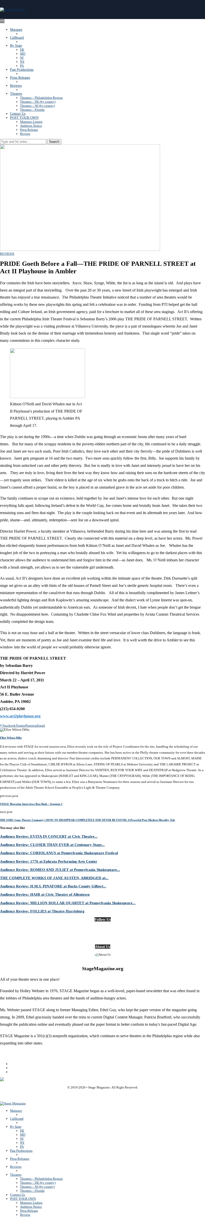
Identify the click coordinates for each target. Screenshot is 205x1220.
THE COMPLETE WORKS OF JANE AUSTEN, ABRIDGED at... (54, 878)
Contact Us (18, 114)
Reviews (16, 86)
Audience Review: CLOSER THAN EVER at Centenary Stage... (52, 844)
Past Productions (22, 70)
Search (54, 142)
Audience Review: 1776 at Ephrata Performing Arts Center (48, 861)
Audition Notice (31, 126)
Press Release (29, 130)
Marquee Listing (31, 122)
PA (22, 66)
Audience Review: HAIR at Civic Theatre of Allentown (45, 894)
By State (16, 46)
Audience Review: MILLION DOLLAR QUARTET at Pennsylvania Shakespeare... (68, 903)
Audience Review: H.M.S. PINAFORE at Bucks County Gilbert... (53, 886)
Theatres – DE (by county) (38, 102)
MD (22, 54)
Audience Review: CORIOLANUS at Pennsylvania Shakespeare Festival (59, 853)
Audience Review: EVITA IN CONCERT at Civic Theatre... (49, 836)
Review (25, 134)
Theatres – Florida (32, 110)
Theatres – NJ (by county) (37, 106)
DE (22, 50)
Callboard (17, 38)
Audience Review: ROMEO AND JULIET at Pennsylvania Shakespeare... (60, 869)
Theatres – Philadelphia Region (41, 98)
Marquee (16, 30)
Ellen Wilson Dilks (11, 737)
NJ (22, 58)
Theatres (16, 94)
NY (22, 62)
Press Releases (20, 78)
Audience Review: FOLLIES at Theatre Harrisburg (42, 911)
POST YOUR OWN (24, 118)
